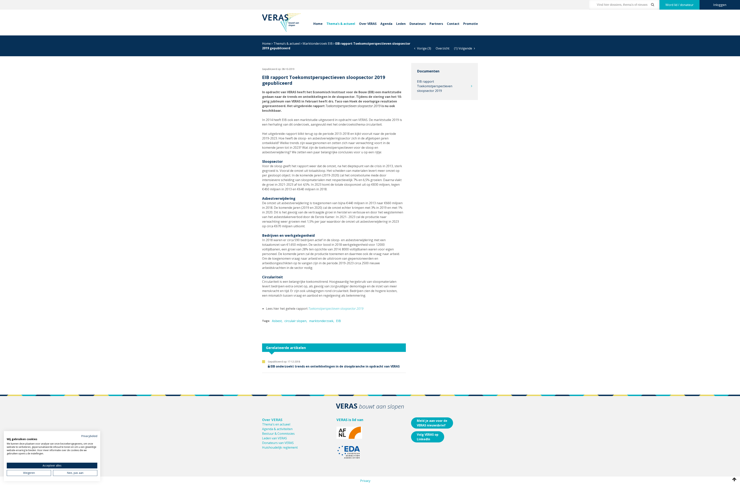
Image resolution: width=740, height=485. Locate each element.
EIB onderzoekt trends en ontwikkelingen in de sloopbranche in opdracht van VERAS (335, 366)
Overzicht (442, 48)
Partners (436, 24)
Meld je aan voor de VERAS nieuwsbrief (432, 423)
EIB (338, 321)
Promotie (470, 24)
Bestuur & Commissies (278, 433)
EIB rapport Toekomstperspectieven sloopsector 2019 (434, 86)
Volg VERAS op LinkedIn (427, 436)
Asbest (277, 321)
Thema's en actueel (276, 424)
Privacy (365, 481)
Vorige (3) (423, 48)
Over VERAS (368, 24)
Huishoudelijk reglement (280, 447)
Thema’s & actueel (340, 24)
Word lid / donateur (679, 5)
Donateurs (418, 24)
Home (318, 24)
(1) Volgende (463, 48)
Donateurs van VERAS (278, 443)
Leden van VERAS (274, 438)
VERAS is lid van (349, 419)
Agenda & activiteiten (277, 429)
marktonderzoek (321, 321)
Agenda (386, 24)
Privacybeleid (89, 436)
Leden (401, 24)
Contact (453, 24)
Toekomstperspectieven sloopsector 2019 (335, 308)
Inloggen (719, 5)
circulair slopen (295, 321)
